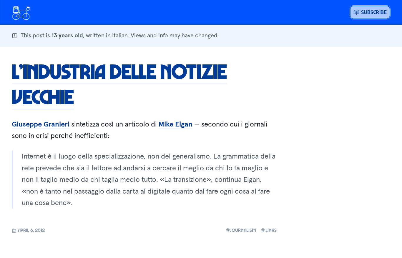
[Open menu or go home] (21, 12)
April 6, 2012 (31, 230)
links (271, 230)
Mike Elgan (175, 124)
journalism (243, 230)
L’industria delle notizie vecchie (119, 83)
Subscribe (373, 12)
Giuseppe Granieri (40, 124)
